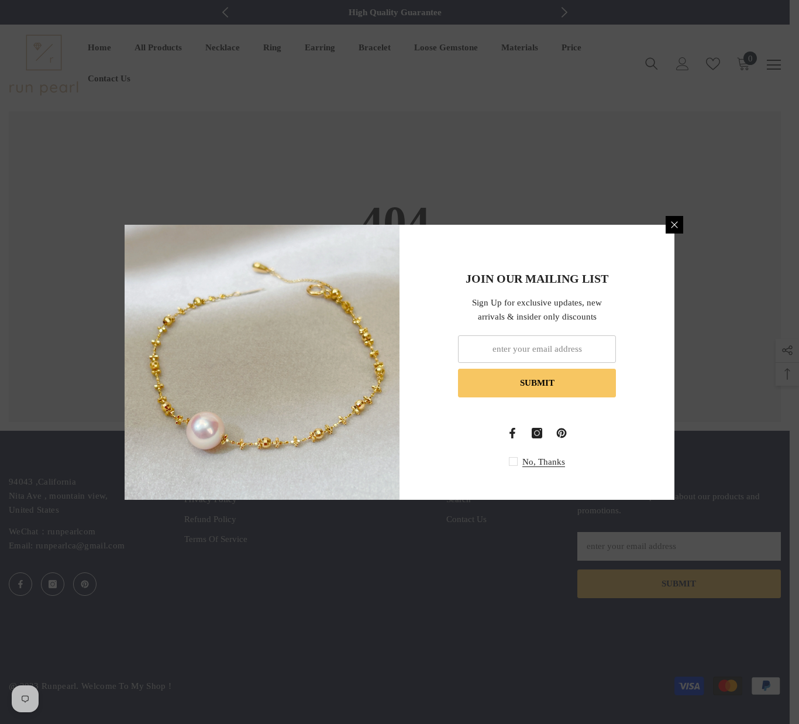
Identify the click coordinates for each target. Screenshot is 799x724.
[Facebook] (512, 433)
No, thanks (543, 461)
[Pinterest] (561, 433)
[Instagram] (537, 433)
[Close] (674, 225)
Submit (537, 382)
